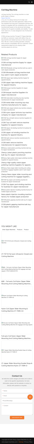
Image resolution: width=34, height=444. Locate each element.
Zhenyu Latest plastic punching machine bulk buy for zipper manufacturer (16, 154)
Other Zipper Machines (8, 229)
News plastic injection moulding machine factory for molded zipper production (16, 195)
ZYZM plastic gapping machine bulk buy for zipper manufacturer (16, 206)
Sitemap (20, 442)
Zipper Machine (5, 18)
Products (19, 229)
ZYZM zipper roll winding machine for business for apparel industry (15, 134)
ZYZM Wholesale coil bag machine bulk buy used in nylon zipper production (15, 74)
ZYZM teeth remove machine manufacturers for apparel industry (14, 144)
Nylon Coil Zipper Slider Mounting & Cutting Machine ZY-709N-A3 (14, 310)
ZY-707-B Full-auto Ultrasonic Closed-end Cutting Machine (16, 255)
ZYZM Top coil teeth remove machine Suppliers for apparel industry (15, 124)
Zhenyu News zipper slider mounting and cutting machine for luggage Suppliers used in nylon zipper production (16, 175)
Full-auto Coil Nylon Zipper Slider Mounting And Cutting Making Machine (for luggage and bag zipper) (15, 337)
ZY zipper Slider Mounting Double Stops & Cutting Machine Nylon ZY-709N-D (16, 364)
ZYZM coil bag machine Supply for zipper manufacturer (16, 64)
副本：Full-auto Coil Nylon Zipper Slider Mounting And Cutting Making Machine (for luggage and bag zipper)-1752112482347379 (15, 282)
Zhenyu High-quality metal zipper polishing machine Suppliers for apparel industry (15, 164)
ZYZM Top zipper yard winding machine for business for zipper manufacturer (16, 185)
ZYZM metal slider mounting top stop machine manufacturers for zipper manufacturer (15, 104)
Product (26, 229)
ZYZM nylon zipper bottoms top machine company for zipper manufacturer (16, 114)
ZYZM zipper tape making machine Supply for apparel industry (16, 84)
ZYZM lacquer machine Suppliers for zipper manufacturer (14, 94)
